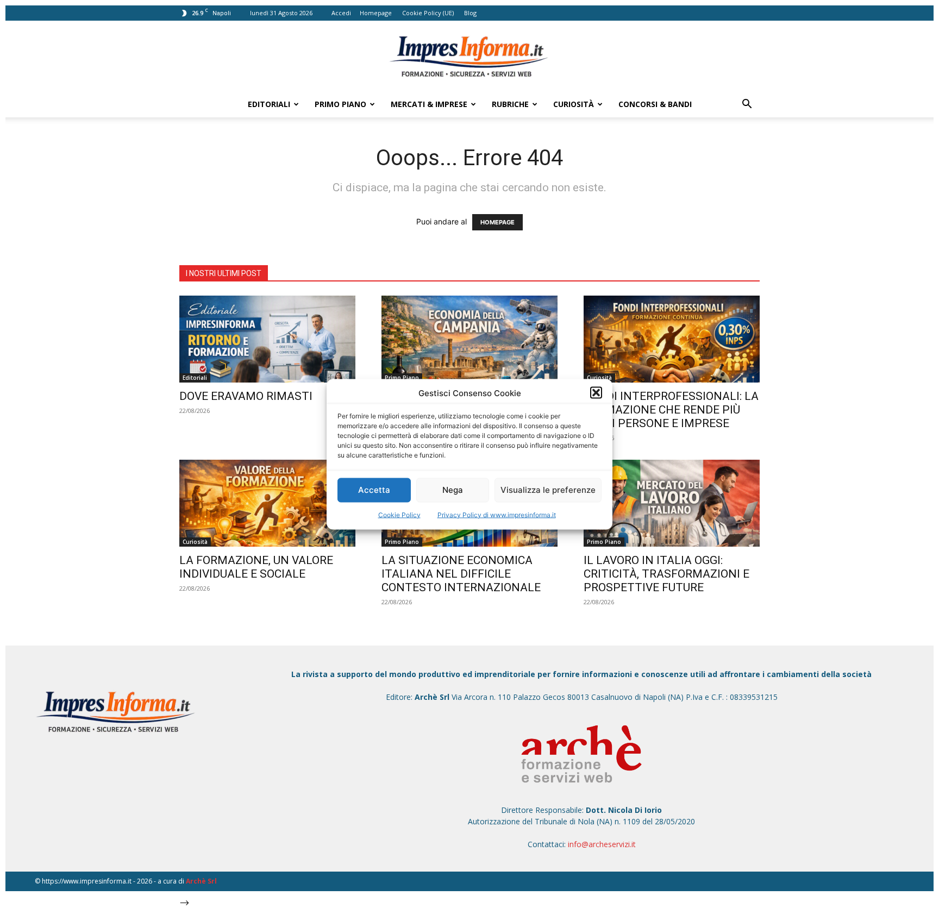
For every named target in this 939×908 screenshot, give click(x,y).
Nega (452, 490)
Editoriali (269, 104)
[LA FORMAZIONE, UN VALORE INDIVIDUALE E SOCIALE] (267, 503)
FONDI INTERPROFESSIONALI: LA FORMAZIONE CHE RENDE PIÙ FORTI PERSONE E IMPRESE (671, 410)
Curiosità (573, 104)
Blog (470, 13)
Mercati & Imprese (429, 104)
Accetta (374, 490)
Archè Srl (201, 881)
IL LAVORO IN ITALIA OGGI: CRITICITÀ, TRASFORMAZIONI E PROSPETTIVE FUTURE (666, 574)
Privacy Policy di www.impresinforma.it (496, 514)
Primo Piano (340, 104)
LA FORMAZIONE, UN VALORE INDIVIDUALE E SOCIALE (256, 567)
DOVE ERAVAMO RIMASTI (245, 396)
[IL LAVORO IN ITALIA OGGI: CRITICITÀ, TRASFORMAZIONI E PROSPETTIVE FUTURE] (672, 503)
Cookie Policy (399, 514)
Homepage (376, 13)
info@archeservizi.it (602, 844)
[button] (596, 392)
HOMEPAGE (497, 222)
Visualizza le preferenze (548, 490)
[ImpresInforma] (469, 56)
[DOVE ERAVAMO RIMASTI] (267, 339)
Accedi (341, 13)
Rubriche (510, 104)
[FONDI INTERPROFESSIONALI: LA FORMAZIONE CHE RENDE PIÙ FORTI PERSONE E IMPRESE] (672, 339)
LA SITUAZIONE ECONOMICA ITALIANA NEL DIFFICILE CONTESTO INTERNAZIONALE (461, 574)
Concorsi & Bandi (655, 104)
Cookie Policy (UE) (428, 13)
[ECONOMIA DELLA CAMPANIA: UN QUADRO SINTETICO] (469, 339)
